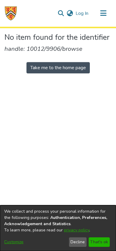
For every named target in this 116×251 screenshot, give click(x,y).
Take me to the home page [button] (58, 67)
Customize (13, 242)
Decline (77, 242)
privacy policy (76, 230)
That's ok (99, 242)
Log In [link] (82, 13)
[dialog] (58, 228)
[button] (10, 13)
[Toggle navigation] (103, 13)
